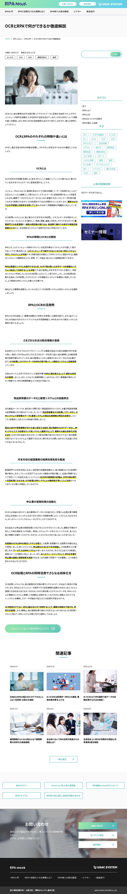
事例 (54, 57)
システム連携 (88, 160)
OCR (21, 57)
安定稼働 (103, 143)
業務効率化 (42, 57)
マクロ (85, 173)
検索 (115, 54)
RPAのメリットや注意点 (92, 118)
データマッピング (103, 164)
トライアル (97, 169)
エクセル (86, 147)
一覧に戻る (61, 759)
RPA (30, 57)
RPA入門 (9, 11)
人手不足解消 (98, 134)
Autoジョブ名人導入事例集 (63, 785)
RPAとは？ (86, 110)
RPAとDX (86, 114)
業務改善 (87, 151)
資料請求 (87, 4)
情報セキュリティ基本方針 (45, 890)
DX (84, 139)
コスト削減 (87, 156)
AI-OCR (10, 57)
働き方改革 (110, 169)
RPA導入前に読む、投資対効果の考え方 (63, 795)
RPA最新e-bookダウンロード (105, 785)
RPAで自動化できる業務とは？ (31, 11)
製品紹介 (90, 11)
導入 (85, 169)
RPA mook (17, 867)
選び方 (98, 147)
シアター (77, 11)
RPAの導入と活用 (89, 122)
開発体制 (110, 147)
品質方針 (29, 890)
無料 (96, 173)
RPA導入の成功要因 (59, 11)
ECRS (93, 139)
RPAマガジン (88, 143)
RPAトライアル (21, 795)
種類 (101, 160)
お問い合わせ (67, 4)
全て (84, 106)
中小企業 (87, 164)
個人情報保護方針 (17, 890)
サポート (100, 156)
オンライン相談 (96, 835)
